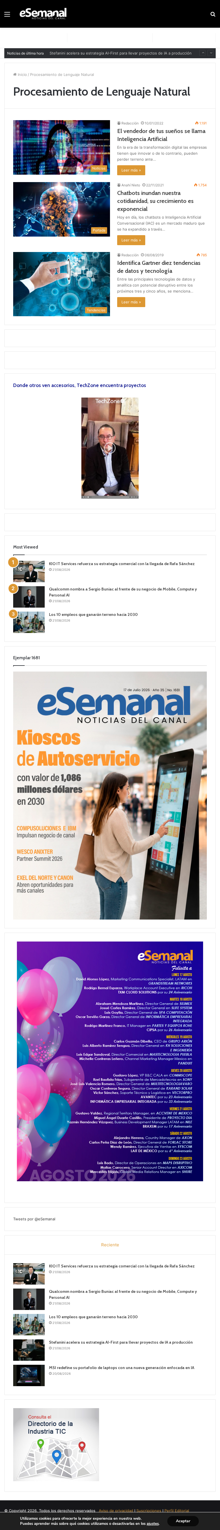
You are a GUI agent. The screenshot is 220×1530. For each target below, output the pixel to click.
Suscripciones (148, 1510)
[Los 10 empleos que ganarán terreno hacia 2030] (29, 622)
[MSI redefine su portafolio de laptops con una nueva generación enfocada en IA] (29, 1375)
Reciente (110, 1244)
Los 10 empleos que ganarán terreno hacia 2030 (93, 614)
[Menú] (7, 16)
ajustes (153, 1523)
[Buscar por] (213, 16)
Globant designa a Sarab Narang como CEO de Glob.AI (98, 53)
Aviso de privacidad (116, 1510)
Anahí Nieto (130, 185)
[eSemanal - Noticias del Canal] (44, 14)
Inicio (22, 74)
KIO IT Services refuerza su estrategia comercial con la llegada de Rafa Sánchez (122, 563)
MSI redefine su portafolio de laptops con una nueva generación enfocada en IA (121, 1367)
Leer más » (131, 170)
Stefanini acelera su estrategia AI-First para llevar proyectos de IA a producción (121, 1342)
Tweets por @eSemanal (34, 1219)
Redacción (130, 123)
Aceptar (183, 1521)
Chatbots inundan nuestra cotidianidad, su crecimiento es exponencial (155, 201)
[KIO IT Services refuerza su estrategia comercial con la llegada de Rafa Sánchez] (29, 571)
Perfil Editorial (176, 1510)
